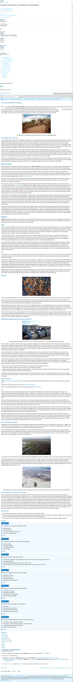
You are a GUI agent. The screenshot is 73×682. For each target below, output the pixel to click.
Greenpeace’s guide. (36, 387)
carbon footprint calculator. (30, 384)
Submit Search (4, 25)
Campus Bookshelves (17, 99)
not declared (21, 663)
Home (6, 99)
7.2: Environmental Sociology (6, 663)
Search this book (3, 21)
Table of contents (66, 109)
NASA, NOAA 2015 (27, 176)
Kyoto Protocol (18, 185)
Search (3, 96)
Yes (15, 671)
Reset (2, 33)
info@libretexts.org (6, 680)
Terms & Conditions (37, 678)
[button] (5, 75)
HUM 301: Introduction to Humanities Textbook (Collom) (51, 99)
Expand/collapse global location (71, 99)
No (20, 671)
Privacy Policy (30, 678)
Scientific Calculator (7, 66)
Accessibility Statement (46, 678)
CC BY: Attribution (46, 653)
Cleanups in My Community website (13, 381)
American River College (31, 99)
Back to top (3, 667)
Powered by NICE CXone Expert (19, 676)
